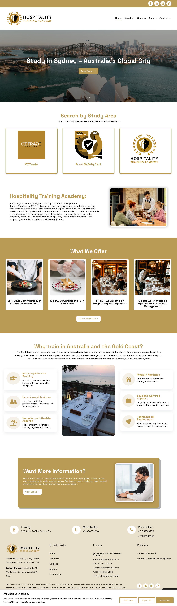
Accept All (165, 600)
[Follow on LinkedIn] (156, 3)
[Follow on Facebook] (150, 3)
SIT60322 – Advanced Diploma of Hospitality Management (152, 303)
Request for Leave (102, 564)
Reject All (146, 600)
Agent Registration (103, 572)
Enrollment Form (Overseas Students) (107, 554)
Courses (141, 18)
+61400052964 (91, 531)
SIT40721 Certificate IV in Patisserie (67, 302)
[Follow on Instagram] (162, 3)
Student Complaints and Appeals (154, 559)
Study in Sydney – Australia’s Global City (89, 61)
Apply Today (87, 71)
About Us (129, 18)
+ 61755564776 (146, 531)
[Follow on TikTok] (168, 3)
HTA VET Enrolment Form (106, 576)
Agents (153, 18)
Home (118, 18)
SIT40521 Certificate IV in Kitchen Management (24, 302)
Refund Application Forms (106, 560)
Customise (128, 600)
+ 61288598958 (146, 536)
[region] (88, 598)
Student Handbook (146, 553)
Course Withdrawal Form (106, 568)
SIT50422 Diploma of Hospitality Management (110, 302)
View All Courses (87, 318)
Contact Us (165, 18)
